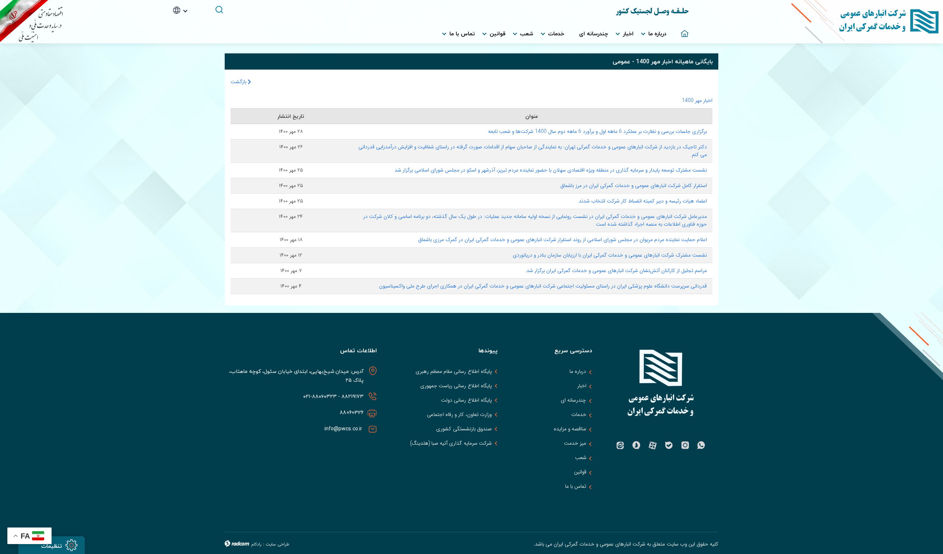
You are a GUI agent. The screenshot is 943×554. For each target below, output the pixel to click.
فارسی (190, 21)
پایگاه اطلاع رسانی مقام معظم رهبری (454, 371)
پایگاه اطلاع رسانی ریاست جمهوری (455, 386)
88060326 (352, 412)
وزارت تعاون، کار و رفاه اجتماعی (459, 414)
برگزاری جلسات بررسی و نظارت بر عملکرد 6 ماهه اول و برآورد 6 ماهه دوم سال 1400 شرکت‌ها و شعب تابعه (597, 131)
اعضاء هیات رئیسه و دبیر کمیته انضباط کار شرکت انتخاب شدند (643, 201)
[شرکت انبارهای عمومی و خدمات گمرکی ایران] (815, 21)
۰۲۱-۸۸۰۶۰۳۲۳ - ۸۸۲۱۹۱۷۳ (333, 396)
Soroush (636, 445)
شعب (580, 458)
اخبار (581, 386)
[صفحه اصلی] (681, 29)
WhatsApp (701, 445)
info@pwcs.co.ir (344, 428)
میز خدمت (575, 443)
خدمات (578, 414)
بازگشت (239, 82)
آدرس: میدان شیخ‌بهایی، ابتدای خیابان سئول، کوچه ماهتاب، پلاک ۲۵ (296, 376)
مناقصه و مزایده (570, 429)
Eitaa (620, 445)
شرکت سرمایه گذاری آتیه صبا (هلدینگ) (451, 443)
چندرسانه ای (573, 400)
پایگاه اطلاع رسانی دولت (466, 400)
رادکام (256, 544)
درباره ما (577, 371)
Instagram (685, 445)
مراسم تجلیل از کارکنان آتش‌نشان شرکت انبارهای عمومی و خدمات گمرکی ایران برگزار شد (616, 271)
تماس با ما (575, 486)
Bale (669, 445)
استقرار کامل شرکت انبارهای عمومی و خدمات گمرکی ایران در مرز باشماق (633, 185)
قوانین (580, 472)
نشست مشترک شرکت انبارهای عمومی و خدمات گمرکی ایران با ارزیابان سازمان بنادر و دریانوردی (610, 255)
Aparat (652, 445)
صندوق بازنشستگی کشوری (463, 429)
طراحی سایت (277, 544)
